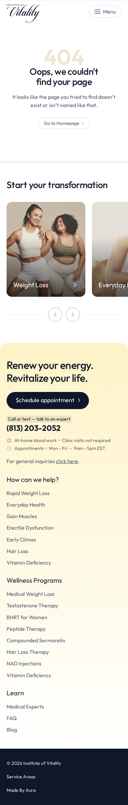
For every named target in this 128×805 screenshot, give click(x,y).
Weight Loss (31, 285)
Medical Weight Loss (30, 594)
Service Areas (21, 777)
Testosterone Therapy (32, 605)
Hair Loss (17, 551)
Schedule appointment (45, 400)
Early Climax (21, 540)
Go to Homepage (61, 123)
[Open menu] (105, 12)
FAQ (12, 718)
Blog (12, 730)
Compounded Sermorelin (36, 640)
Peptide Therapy (26, 629)
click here (67, 461)
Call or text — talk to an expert (39, 419)
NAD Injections (24, 663)
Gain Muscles (22, 516)
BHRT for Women (27, 617)
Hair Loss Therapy (28, 652)
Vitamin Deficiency (29, 563)
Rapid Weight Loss (28, 493)
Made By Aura (21, 790)
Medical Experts (25, 707)
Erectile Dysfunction (30, 528)
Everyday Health (26, 505)
